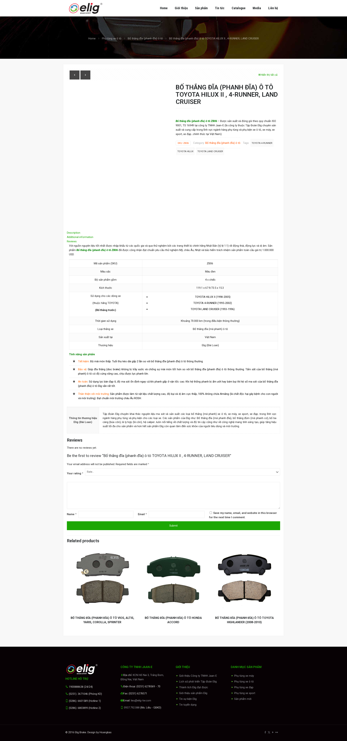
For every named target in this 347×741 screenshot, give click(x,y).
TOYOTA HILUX (185, 151)
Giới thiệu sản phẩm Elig (193, 693)
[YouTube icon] (272, 732)
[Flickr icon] (276, 732)
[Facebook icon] (265, 732)
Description (73, 232)
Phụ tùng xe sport (244, 693)
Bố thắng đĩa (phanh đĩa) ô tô (145, 38)
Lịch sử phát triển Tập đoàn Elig (198, 681)
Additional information (80, 237)
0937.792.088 (132, 707)
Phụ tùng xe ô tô (111, 38)
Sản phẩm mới (242, 699)
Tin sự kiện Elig (188, 699)
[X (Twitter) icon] (269, 732)
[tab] (173, 233)
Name (71, 514)
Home (92, 38)
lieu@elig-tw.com (141, 700)
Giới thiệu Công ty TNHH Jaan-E (198, 675)
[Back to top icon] (329, 733)
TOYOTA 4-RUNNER (262, 142)
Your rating (75, 473)
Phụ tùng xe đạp (243, 687)
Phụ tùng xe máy (244, 675)
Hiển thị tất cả (269, 74)
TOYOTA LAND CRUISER (210, 151)
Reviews (73, 241)
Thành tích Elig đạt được (193, 687)
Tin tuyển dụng (187, 704)
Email (142, 514)
